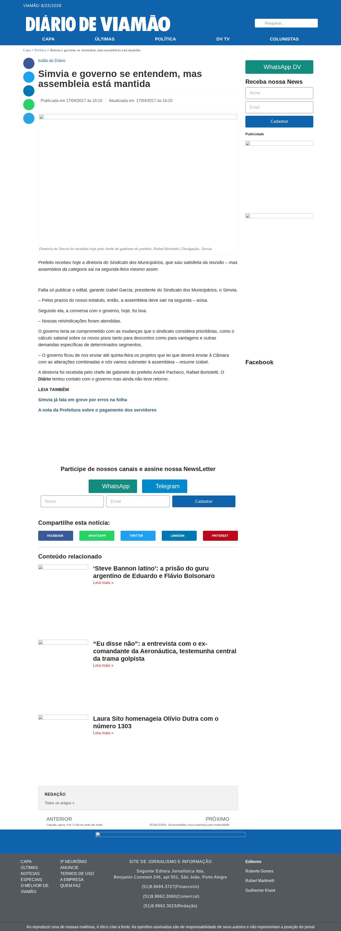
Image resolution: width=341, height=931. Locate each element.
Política (165, 39)
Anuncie (69, 868)
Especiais (31, 880)
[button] (28, 63)
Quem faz (70, 886)
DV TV (223, 39)
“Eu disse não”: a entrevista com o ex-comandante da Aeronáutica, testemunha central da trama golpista (164, 651)
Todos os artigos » (59, 803)
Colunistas (284, 39)
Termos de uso (77, 874)
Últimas (105, 39)
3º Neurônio (73, 862)
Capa (48, 39)
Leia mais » (103, 582)
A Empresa (72, 880)
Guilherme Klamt (260, 890)
